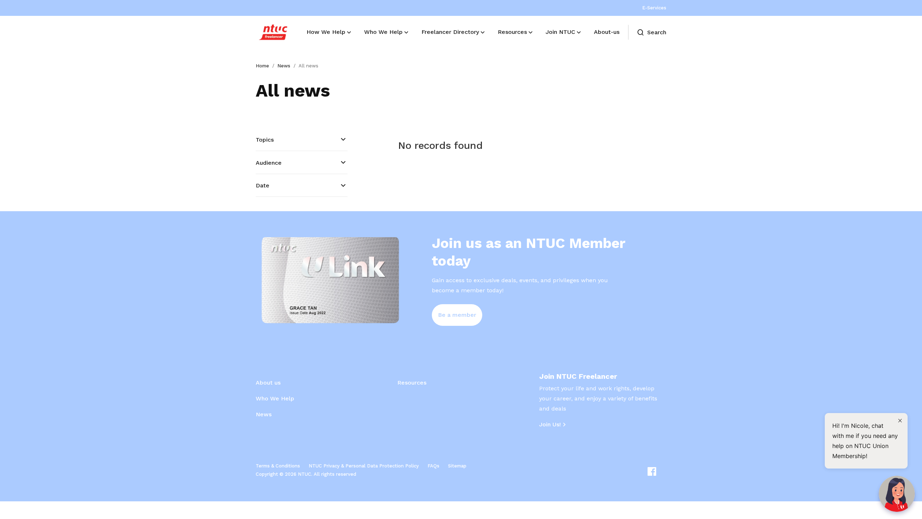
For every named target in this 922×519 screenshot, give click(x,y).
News (283, 65)
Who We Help (275, 398)
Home (262, 65)
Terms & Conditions (278, 466)
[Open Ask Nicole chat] (897, 494)
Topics (265, 139)
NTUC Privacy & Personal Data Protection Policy (364, 466)
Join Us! (550, 424)
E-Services (654, 7)
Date (262, 185)
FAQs (433, 466)
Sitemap (457, 466)
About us (268, 382)
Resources (411, 382)
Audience (269, 162)
